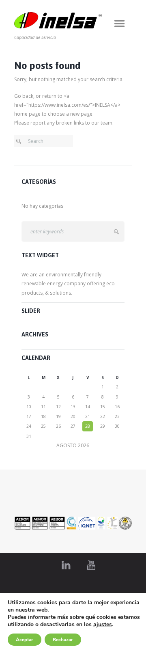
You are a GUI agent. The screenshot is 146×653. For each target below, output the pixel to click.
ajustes (102, 624)
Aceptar (24, 639)
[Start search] (20, 141)
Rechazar (63, 639)
